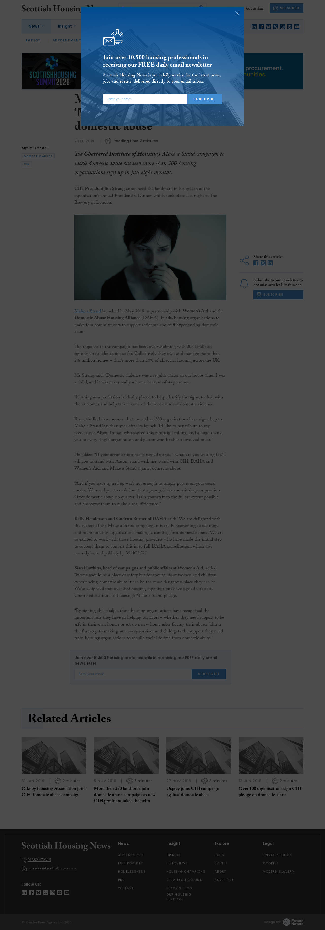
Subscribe (204, 99)
